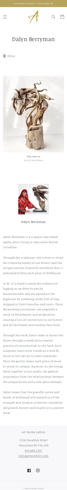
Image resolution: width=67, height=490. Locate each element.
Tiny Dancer (33, 156)
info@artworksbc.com (33, 456)
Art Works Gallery (36, 488)
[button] (5, 17)
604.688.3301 (33, 450)
